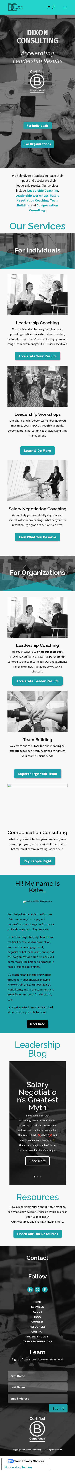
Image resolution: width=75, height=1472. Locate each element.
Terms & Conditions (37, 1341)
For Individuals (37, 125)
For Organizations (37, 144)
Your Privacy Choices (29, 1461)
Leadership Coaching (42, 190)
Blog (37, 1316)
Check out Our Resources (37, 1234)
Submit (58, 1408)
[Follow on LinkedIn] (30, 1290)
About (37, 1311)
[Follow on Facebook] (45, 1290)
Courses (37, 1321)
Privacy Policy (37, 1336)
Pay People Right (37, 861)
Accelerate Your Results (37, 356)
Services (37, 1307)
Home (38, 1302)
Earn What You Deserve (37, 537)
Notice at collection (18, 1467)
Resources (37, 1326)
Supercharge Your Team (37, 773)
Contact (37, 1331)
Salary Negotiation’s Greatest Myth (37, 1096)
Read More (37, 1161)
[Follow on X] (37, 1290)
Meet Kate (37, 1024)
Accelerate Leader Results (37, 681)
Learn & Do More (37, 450)
